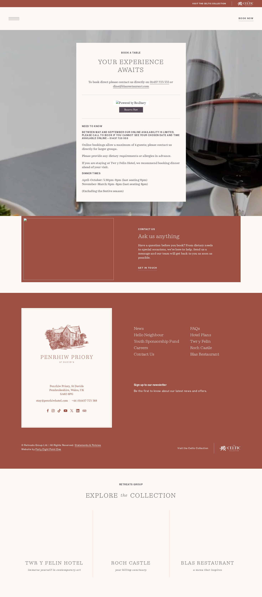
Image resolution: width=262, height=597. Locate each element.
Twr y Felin (200, 341)
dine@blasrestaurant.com (131, 86)
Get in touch (147, 268)
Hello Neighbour (148, 334)
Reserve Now (131, 109)
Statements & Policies (88, 445)
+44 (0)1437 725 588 (84, 400)
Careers (141, 347)
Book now (246, 18)
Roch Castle (201, 347)
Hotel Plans (200, 334)
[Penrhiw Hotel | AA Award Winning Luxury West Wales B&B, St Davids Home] (131, 18)
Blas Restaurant (204, 354)
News (139, 328)
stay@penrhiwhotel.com (52, 400)
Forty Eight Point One (48, 449)
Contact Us (144, 354)
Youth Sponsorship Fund (156, 341)
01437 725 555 (159, 82)
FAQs (195, 328)
